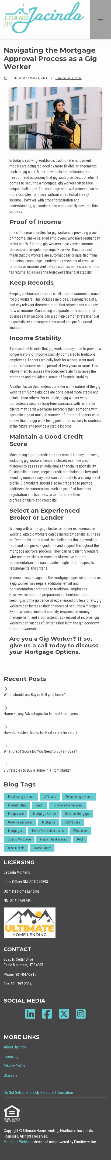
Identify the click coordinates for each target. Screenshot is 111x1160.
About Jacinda (15, 1047)
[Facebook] (47, 1014)
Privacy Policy (14, 1066)
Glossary (10, 1075)
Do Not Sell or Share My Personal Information (38, 1092)
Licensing (11, 1056)
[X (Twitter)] (64, 1014)
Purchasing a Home (69, 78)
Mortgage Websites (19, 1142)
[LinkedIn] (30, 1014)
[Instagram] (81, 1014)
